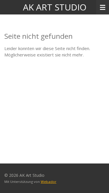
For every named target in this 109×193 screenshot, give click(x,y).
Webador (48, 181)
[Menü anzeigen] (102, 7)
